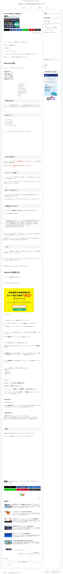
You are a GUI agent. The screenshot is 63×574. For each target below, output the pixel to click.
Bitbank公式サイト (9, 283)
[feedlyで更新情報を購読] (21, 495)
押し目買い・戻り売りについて (50, 32)
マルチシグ (29, 481)
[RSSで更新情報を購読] (23, 495)
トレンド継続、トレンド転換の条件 (51, 27)
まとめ (20, 94)
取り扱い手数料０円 (22, 88)
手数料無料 (11, 482)
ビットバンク (24, 481)
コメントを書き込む (22, 561)
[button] (38, 30)
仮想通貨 (6, 481)
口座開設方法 (6, 482)
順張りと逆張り (47, 21)
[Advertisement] (22, 37)
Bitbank (10, 481)
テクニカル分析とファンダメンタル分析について (51, 24)
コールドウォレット (19, 481)
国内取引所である (22, 85)
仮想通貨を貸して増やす (35, 481)
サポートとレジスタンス (48, 29)
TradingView (13, 481)
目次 (21, 83)
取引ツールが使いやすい (23, 91)
